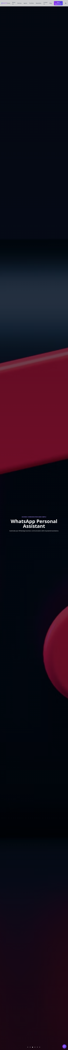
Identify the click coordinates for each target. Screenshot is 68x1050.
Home (8, 3)
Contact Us (45, 3)
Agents (25, 3)
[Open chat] (64, 1046)
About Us (13, 3)
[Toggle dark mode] (66, 3)
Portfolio (31, 3)
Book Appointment (58, 3)
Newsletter (38, 3)
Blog (51, 3)
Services (19, 3)
